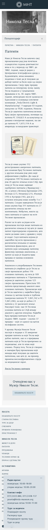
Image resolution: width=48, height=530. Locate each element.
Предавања (7, 450)
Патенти (37, 45)
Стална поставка (10, 419)
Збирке (5, 474)
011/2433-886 (14, 496)
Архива (5, 470)
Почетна (9, 45)
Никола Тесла (23, 45)
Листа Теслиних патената (17, 369)
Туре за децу (8, 423)
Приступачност (9, 433)
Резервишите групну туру (20, 519)
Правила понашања (11, 430)
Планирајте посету (24, 393)
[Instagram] (3, 526)
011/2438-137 (30, 496)
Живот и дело (8, 443)
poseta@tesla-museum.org (20, 500)
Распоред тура (14, 516)
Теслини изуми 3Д (10, 457)
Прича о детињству (11, 460)
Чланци (5, 453)
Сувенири (6, 426)
